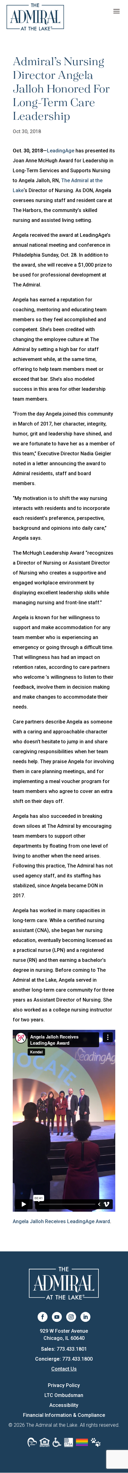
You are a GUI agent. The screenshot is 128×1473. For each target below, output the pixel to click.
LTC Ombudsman (63, 1395)
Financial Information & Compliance (64, 1415)
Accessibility (63, 1405)
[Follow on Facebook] (43, 1317)
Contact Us (64, 1369)
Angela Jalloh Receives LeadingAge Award (61, 1221)
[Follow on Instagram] (71, 1317)
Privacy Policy (64, 1385)
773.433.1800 (77, 1359)
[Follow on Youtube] (57, 1317)
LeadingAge (60, 151)
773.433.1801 (72, 1349)
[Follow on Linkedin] (85, 1317)
